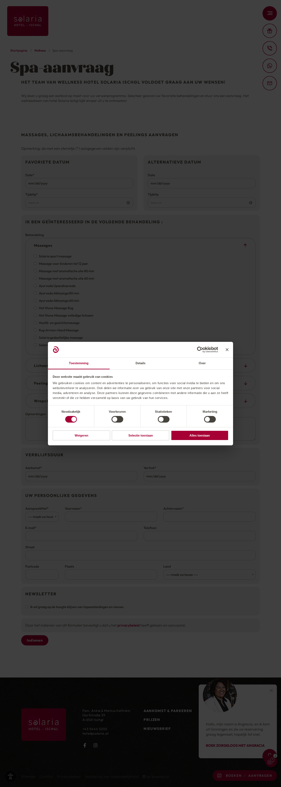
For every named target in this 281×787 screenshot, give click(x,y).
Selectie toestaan (140, 435)
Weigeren (81, 435)
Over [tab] (202, 363)
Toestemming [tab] (78, 363)
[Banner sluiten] (227, 349)
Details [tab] (141, 363)
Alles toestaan (199, 435)
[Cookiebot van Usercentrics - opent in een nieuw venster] (200, 350)
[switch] (117, 419)
